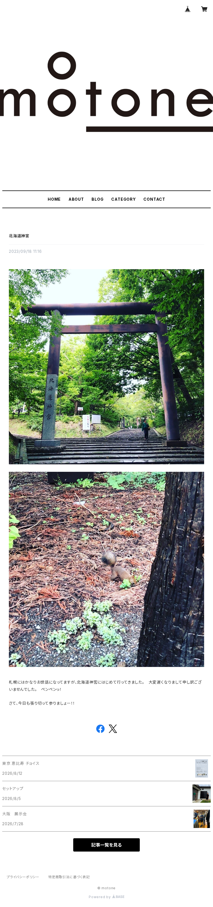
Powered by (100, 897)
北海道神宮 (19, 235)
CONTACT (154, 199)
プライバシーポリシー (23, 877)
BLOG (97, 199)
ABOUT (76, 199)
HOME (54, 199)
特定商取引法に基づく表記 (69, 877)
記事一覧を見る (106, 845)
